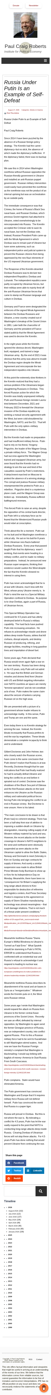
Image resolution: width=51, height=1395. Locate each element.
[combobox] (20, 1191)
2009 (10, 1297)
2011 (10, 1289)
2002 (10, 1316)
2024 (10, 1239)
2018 (10, 1262)
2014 (10, 1277)
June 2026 (12, 1217)
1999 (10, 1327)
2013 (10, 1281)
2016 (10, 1270)
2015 (10, 1274)
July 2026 (12, 1214)
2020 (10, 1254)
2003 (10, 1312)
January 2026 (13, 1232)
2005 (10, 1304)
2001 (10, 1320)
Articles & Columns (36, 110)
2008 (10, 1301)
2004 (10, 1308)
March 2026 (13, 1226)
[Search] (41, 1191)
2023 (10, 1243)
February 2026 (14, 1229)
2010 (10, 1293)
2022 (10, 1247)
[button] (16, 1163)
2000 (10, 1324)
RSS (30, 1359)
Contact (39, 1359)
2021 (10, 1251)
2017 (10, 1266)
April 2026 (12, 1223)
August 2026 (13, 1211)
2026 (10, 1207)
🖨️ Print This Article (11, 113)
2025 (10, 1235)
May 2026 (12, 1220)
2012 (10, 1285)
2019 (10, 1258)
